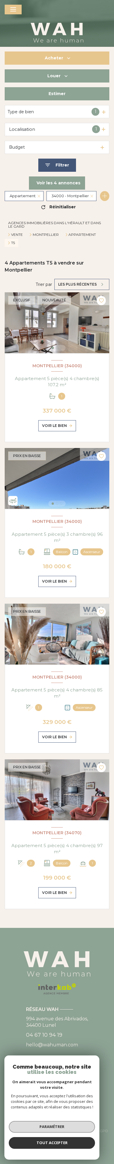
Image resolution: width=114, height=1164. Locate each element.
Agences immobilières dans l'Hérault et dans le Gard (54, 225)
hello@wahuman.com (52, 1045)
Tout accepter (52, 1142)
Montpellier (46, 234)
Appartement (82, 234)
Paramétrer (51, 1126)
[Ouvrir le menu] (13, 9)
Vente (17, 234)
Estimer (57, 93)
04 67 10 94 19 (44, 1035)
